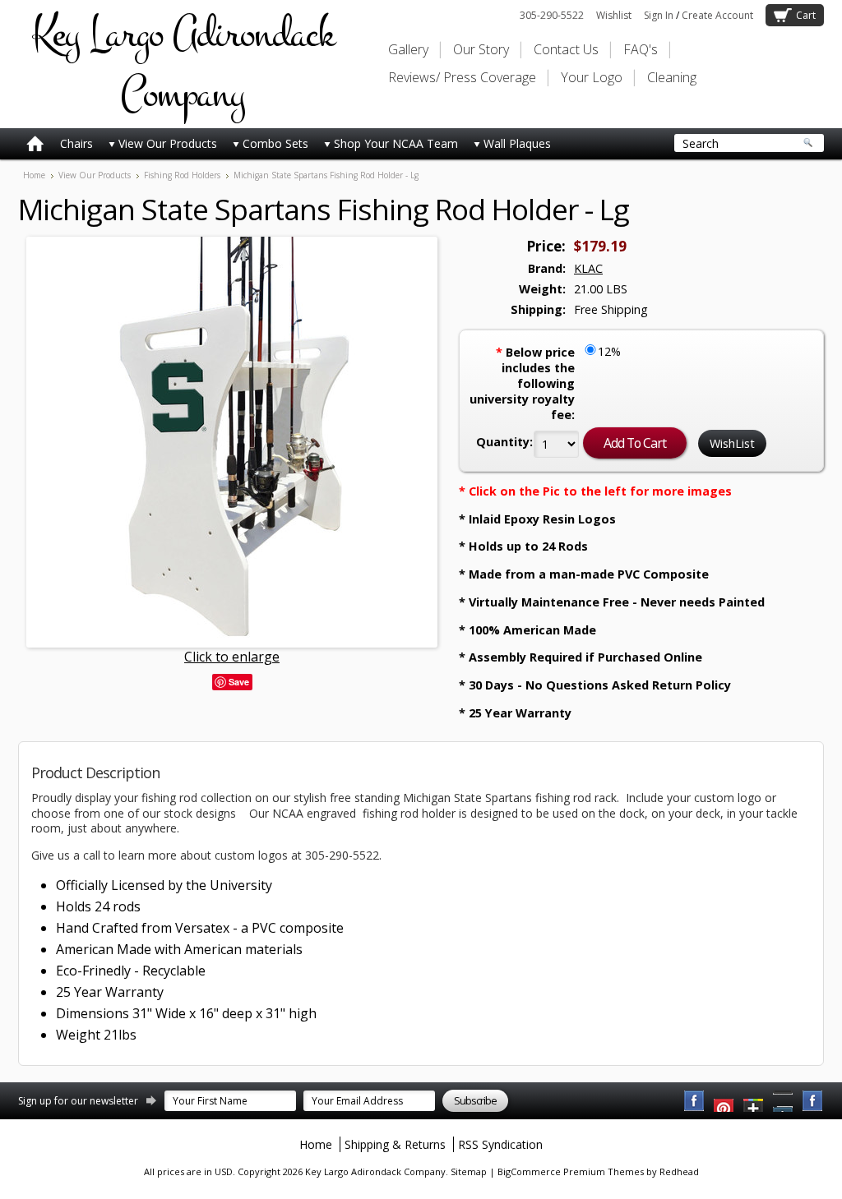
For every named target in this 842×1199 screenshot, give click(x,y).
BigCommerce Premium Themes (570, 1171)
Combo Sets (275, 143)
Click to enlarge (232, 657)
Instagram (813, 1101)
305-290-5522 (552, 15)
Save (239, 682)
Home (34, 175)
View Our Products (167, 143)
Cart (806, 15)
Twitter (754, 1101)
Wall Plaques (517, 143)
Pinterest (783, 1101)
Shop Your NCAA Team (396, 143)
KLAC (588, 268)
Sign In (658, 15)
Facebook (695, 1101)
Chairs (76, 143)
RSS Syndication (500, 1144)
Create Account (717, 15)
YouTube (724, 1101)
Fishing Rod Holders (182, 175)
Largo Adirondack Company (182, 64)
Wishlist (614, 15)
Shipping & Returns (395, 1144)
